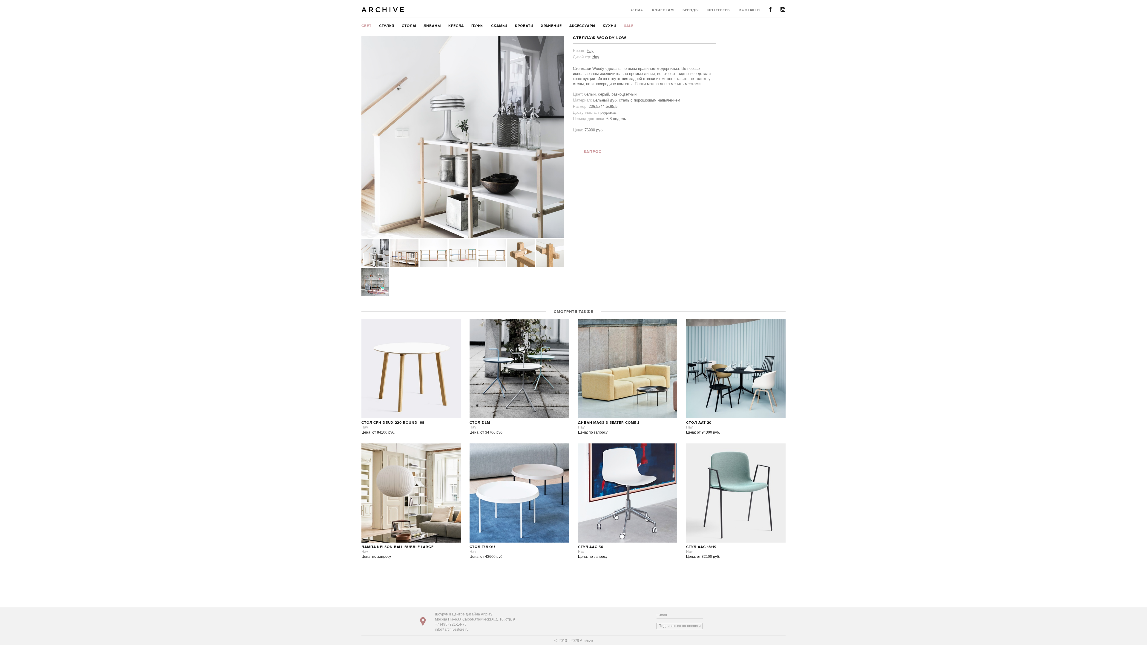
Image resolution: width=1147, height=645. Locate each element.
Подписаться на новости (680, 626)
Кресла (456, 26)
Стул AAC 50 (590, 547)
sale (629, 26)
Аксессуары (582, 26)
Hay (590, 50)
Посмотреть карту (423, 622)
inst (783, 9)
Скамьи (499, 26)
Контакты (749, 10)
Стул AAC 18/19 (701, 547)
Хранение (551, 26)
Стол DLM (480, 423)
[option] (462, 137)
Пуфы (477, 26)
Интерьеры (719, 10)
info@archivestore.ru (452, 629)
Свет (366, 26)
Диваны (432, 26)
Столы (409, 26)
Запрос (593, 152)
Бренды (691, 10)
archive (382, 9)
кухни (610, 26)
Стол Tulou (482, 547)
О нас (637, 10)
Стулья (386, 26)
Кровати (524, 26)
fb (770, 9)
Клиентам (663, 10)
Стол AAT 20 (698, 423)
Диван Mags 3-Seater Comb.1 (608, 423)
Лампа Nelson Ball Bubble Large (397, 547)
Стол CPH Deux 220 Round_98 (392, 423)
